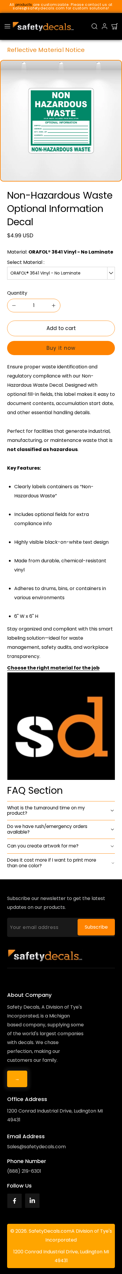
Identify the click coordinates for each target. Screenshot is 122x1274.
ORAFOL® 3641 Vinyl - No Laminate (45, 273)
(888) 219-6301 (24, 1171)
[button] (7, 26)
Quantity (17, 293)
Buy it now (61, 348)
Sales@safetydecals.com (36, 1146)
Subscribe (96, 927)
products (23, 4)
